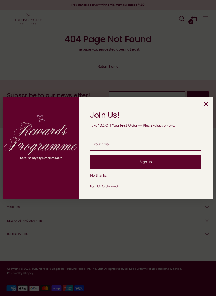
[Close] (206, 104)
